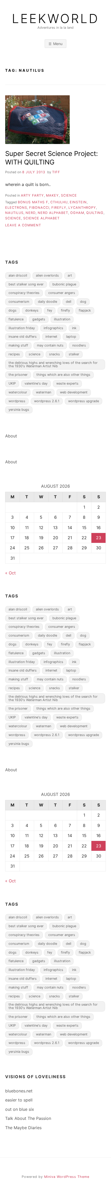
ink (74, 328)
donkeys (31, 310)
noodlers (79, 345)
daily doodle (47, 302)
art (70, 275)
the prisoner (18, 375)
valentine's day (36, 383)
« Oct (10, 572)
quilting (95, 213)
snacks (54, 354)
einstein (78, 202)
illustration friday (22, 328)
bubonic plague (64, 284)
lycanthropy (82, 208)
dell (68, 302)
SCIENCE (69, 195)
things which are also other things (63, 375)
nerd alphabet (53, 213)
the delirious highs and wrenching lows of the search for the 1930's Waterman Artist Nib (53, 364)
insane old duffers (23, 336)
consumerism (19, 302)
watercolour (18, 392)
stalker (74, 354)
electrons (16, 208)
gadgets (38, 319)
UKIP (12, 383)
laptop (71, 336)
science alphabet (41, 218)
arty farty (32, 195)
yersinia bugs (19, 410)
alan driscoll (18, 275)
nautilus (14, 213)
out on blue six (19, 1109)
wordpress (17, 401)
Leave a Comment (23, 225)
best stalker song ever (26, 284)
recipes (14, 354)
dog (83, 302)
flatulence (16, 319)
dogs (13, 310)
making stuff (18, 345)
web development (74, 392)
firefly (58, 208)
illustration (62, 319)
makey (52, 195)
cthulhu (59, 202)
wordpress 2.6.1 (46, 401)
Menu (57, 43)
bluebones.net (19, 1090)
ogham (77, 213)
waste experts (67, 383)
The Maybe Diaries (23, 1127)
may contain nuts (50, 345)
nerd (31, 213)
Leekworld (55, 18)
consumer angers (61, 293)
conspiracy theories (24, 293)
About (11, 435)
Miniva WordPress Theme (66, 1177)
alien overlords (47, 275)
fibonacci (39, 208)
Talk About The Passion (28, 1118)
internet (51, 336)
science (13, 218)
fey (49, 310)
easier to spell (19, 1100)
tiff (56, 172)
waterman (43, 392)
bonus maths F (33, 202)
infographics (53, 328)
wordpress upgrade (83, 401)
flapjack (85, 310)
